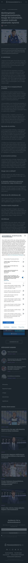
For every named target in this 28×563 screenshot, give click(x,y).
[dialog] (14, 281)
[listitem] (14, 259)
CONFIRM (8, 322)
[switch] (23, 261)
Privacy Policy (21, 327)
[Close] (25, 236)
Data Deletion (6, 327)
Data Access (14, 327)
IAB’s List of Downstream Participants (15, 255)
